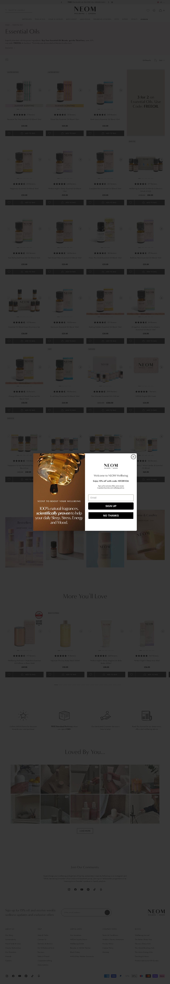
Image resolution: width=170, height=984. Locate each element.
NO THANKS (111, 515)
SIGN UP (110, 506)
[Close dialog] (133, 456)
